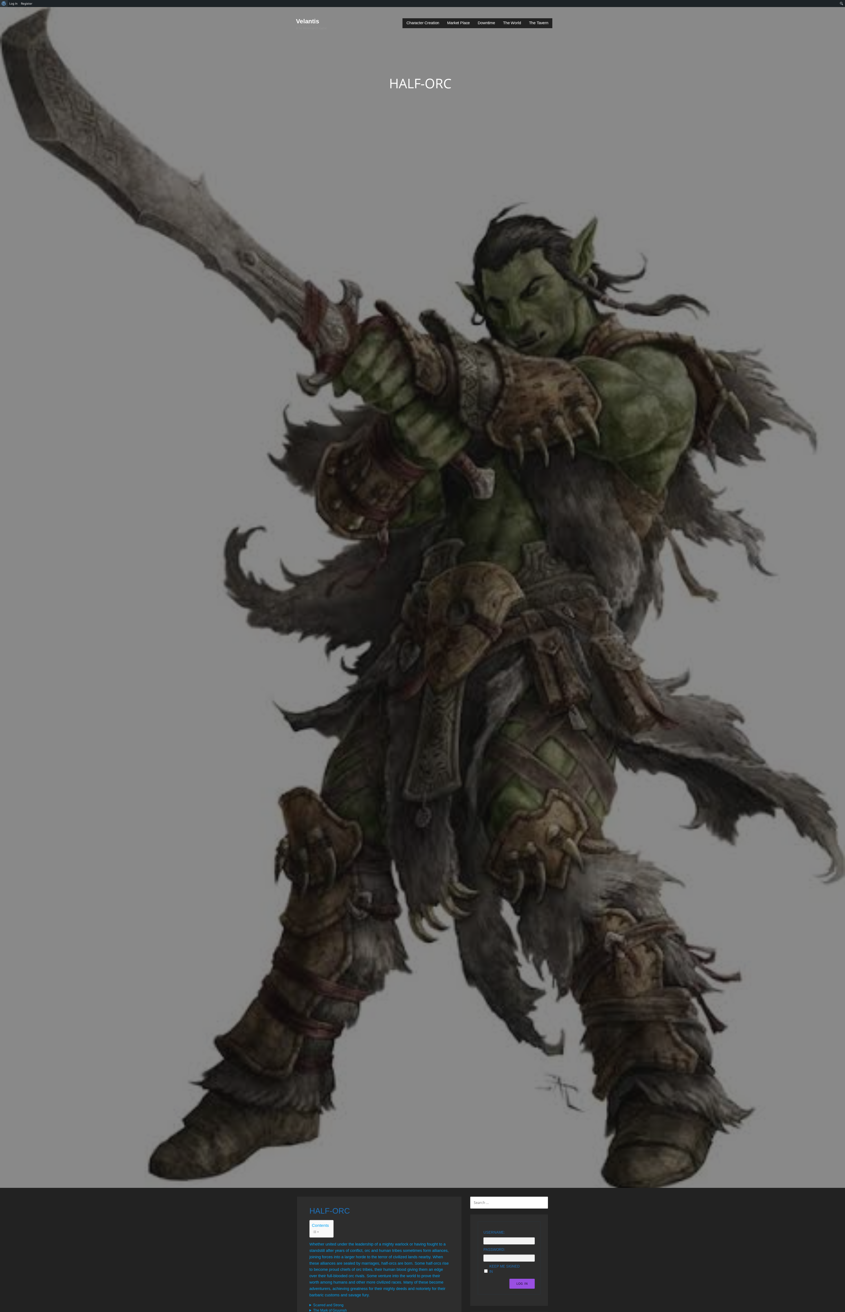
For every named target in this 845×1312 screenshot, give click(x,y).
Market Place (458, 23)
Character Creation (422, 23)
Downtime (486, 23)
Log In (522, 1283)
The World (512, 23)
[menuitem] (4, 3)
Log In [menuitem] (13, 3)
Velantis (307, 21)
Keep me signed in (504, 1268)
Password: (494, 1249)
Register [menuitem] (26, 3)
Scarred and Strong (328, 1305)
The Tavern (538, 23)
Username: (494, 1232)
